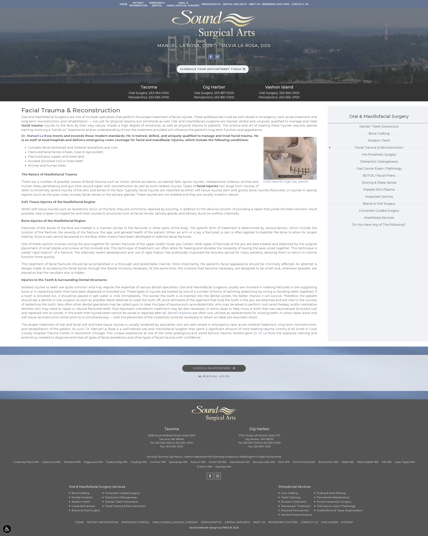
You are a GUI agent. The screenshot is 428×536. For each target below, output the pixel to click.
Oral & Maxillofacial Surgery (379, 116)
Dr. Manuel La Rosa (36, 136)
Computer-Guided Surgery (122, 493)
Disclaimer (329, 522)
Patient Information (102, 522)
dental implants (180, 313)
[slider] (290, 177)
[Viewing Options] (7, 528)
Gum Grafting (289, 493)
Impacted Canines (83, 506)
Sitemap (347, 522)
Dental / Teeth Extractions (121, 501)
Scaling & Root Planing (331, 493)
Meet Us (254, 4)
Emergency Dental (135, 522)
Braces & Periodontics (295, 510)
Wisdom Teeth (81, 501)
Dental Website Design (203, 527)
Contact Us (299, 4)
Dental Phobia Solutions (296, 514)
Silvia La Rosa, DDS (246, 45)
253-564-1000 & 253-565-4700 (174, 442)
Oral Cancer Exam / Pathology (336, 506)
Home (123, 4)
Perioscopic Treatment (296, 506)
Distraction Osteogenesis (121, 497)
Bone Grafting (80, 493)
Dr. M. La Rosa (264, 333)
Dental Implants (235, 4)
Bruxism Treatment (293, 501)
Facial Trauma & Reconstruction (125, 506)
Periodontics (211, 4)
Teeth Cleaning (290, 497)
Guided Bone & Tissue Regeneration (340, 510)
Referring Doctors (275, 4)
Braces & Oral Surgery (86, 510)
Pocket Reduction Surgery (334, 501)
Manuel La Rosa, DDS (184, 45)
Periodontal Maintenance (333, 497)
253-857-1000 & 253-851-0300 (262, 442)
